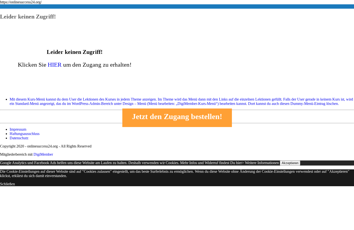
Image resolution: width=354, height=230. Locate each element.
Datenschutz (19, 138)
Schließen (7, 184)
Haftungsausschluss (24, 134)
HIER (55, 64)
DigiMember (43, 154)
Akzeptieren (290, 163)
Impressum (18, 129)
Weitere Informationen (262, 163)
